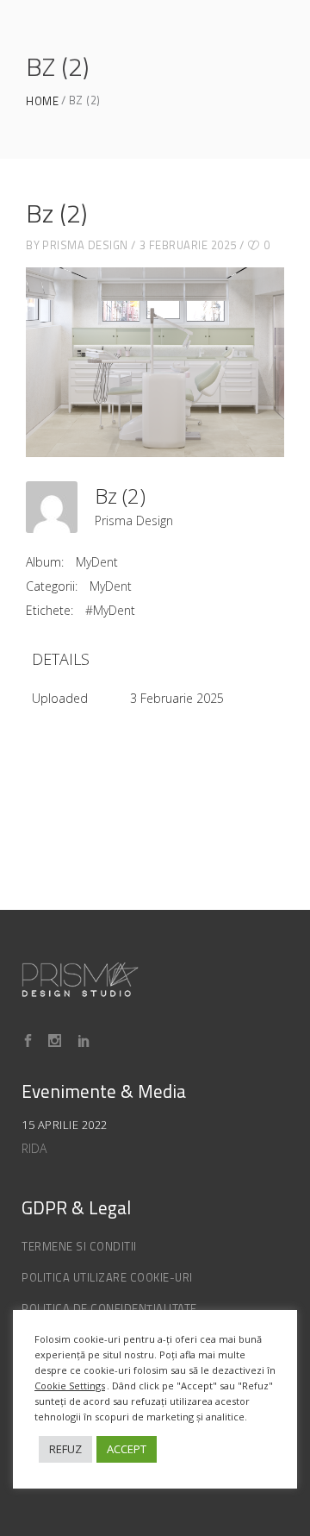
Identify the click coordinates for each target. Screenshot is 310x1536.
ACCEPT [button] (126, 1449)
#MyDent (110, 610)
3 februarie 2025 (188, 245)
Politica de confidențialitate (109, 1308)
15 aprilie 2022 (65, 1124)
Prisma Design (85, 245)
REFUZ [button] (65, 1449)
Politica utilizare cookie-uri (107, 1277)
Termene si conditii (79, 1246)
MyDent (97, 562)
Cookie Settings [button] (69, 1385)
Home (42, 101)
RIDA (34, 1148)
